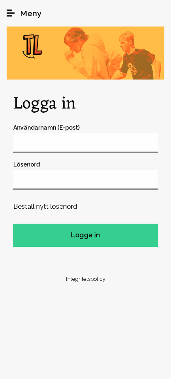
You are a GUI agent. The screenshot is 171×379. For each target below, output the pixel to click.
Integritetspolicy (85, 279)
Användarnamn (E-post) (46, 127)
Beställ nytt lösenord (45, 206)
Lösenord (26, 164)
